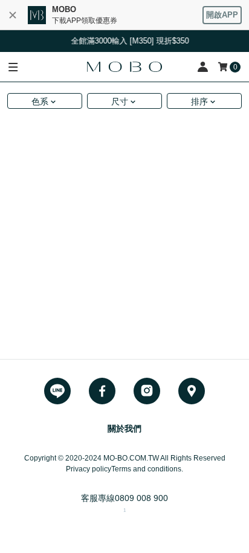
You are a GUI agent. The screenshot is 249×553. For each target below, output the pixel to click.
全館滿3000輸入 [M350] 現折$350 (129, 40)
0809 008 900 (141, 498)
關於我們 (124, 428)
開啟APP (222, 14)
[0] (224, 67)
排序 (199, 101)
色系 (39, 101)
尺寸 (119, 101)
